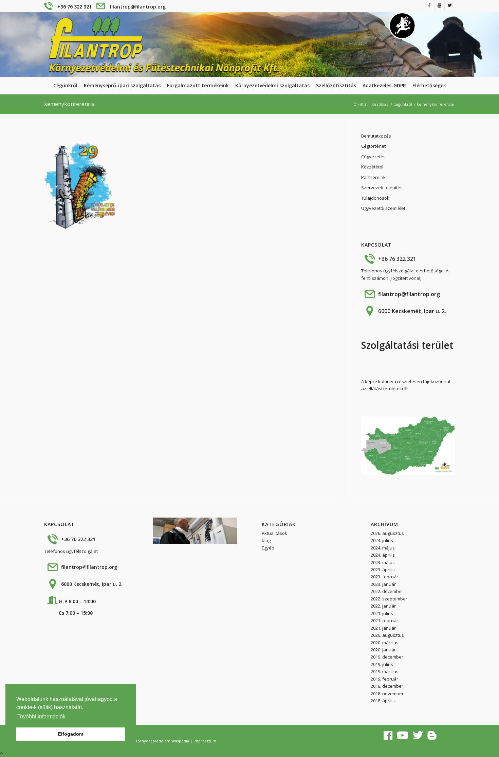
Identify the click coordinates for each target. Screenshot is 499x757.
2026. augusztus (387, 533)
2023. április (383, 569)
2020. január (383, 650)
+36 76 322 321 (74, 6)
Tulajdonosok (375, 198)
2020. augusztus (387, 635)
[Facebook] (429, 5)
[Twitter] (450, 5)
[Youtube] (439, 5)
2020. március (385, 642)
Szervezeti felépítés (382, 187)
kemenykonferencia (69, 104)
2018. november (387, 693)
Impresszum (204, 740)
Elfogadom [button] (70, 734)
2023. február (384, 577)
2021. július (382, 613)
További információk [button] (41, 716)
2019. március (385, 671)
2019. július (382, 664)
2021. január (383, 628)
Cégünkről (402, 104)
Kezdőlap (380, 104)
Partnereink (373, 177)
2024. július (382, 540)
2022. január (383, 606)
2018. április (383, 701)
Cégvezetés (373, 157)
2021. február (384, 620)
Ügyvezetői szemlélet (383, 208)
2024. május (383, 548)
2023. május (383, 562)
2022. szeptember (389, 599)
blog (266, 540)
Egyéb (268, 548)
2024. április (383, 555)
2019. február (384, 679)
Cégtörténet (373, 146)
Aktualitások (274, 533)
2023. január (383, 584)
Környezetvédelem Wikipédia (162, 740)
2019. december (387, 657)
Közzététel (372, 167)
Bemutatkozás (376, 136)
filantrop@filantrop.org (138, 6)
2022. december (387, 591)
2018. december (387, 686)
